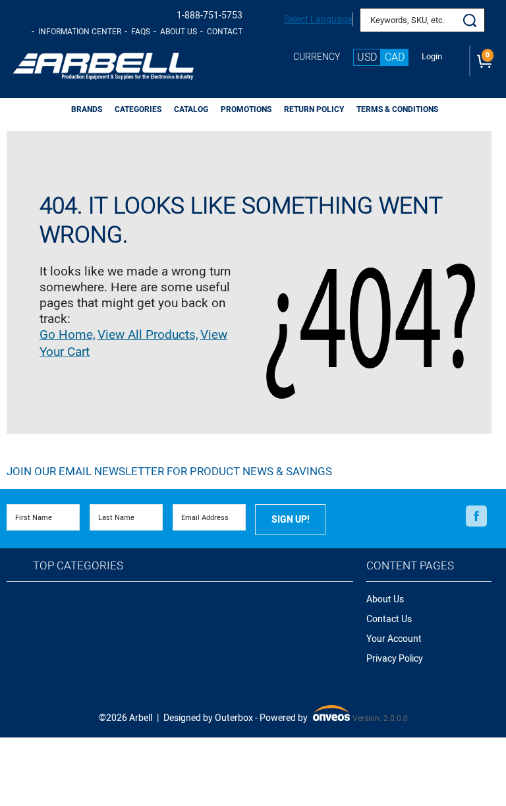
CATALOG (191, 109)
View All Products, (148, 335)
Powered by (303, 718)
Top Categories (78, 566)
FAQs (140, 32)
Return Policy (314, 109)
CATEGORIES (138, 109)
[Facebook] (476, 516)
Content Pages (410, 566)
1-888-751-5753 (209, 15)
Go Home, (68, 335)
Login (432, 56)
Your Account (394, 639)
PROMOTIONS (246, 109)
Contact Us (389, 619)
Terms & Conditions (397, 109)
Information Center (79, 32)
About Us (178, 32)
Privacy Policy (394, 659)
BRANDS (86, 109)
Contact (224, 32)
